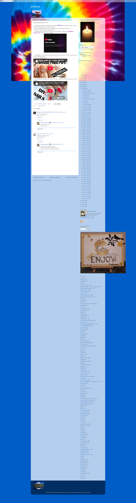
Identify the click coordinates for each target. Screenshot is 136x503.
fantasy (82, 335)
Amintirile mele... (84, 290)
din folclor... (82, 322)
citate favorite (83, 308)
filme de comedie (84, 340)
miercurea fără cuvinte (85, 403)
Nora (81, 418)
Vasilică (82, 469)
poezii (81, 432)
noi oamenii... (86, 100)
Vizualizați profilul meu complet (87, 217)
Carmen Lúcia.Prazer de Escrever (45, 112)
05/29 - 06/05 (86, 161)
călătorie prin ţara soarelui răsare (87, 303)
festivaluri (82, 337)
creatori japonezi (41, 105)
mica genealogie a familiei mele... (87, 398)
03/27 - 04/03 (86, 175)
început (82, 366)
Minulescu (82, 408)
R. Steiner (82, 437)
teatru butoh (83, 459)
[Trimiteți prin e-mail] (54, 104)
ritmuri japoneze (84, 440)
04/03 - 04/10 (86, 174)
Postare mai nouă (38, 177)
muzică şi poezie (84, 413)
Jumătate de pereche (86, 55)
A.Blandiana (83, 279)
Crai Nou (82, 313)
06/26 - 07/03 (86, 153)
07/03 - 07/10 (86, 151)
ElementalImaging (77, 492)
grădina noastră (83, 357)
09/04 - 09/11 (86, 134)
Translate (91, 49)
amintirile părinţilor (84, 291)
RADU (81, 439)
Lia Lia (81, 385)
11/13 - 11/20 (86, 116)
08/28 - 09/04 (86, 136)
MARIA (82, 395)
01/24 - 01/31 (86, 192)
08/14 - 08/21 (86, 140)
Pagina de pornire (55, 177)
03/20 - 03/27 (86, 177)
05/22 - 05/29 (86, 162)
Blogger (88, 492)
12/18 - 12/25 (86, 106)
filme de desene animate (85, 342)
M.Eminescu (83, 393)
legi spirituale (83, 383)
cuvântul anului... (84, 318)
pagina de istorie (84, 424)
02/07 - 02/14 (86, 189)
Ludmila (82, 391)
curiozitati (82, 317)
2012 (83, 206)
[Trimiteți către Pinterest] (60, 104)
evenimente (83, 334)
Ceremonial (83, 305)
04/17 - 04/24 (86, 170)
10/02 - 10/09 (86, 127)
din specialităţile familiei (85, 325)
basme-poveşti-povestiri (85, 295)
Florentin (82, 347)
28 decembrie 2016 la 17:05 (46, 133)
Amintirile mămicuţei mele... (86, 288)
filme (81, 339)
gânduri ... (82, 354)
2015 (83, 200)
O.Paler (82, 420)
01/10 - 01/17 (86, 196)
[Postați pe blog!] (56, 104)
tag (81, 457)
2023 (83, 77)
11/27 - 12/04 (86, 112)
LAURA (82, 378)
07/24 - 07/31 (86, 146)
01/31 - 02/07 (86, 190)
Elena (81, 332)
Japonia (82, 369)
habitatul (82, 359)
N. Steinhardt (83, 415)
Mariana (82, 396)
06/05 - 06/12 (86, 159)
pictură (81, 429)
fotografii (82, 352)
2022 (83, 78)
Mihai (81, 407)
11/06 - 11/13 (86, 118)
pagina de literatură (84, 425)
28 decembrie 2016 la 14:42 (59, 112)
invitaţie (82, 362)
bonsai (81, 298)
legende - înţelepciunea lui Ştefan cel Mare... (90, 381)
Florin (81, 349)
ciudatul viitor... (83, 310)
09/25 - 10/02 (86, 129)
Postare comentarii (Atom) (45, 180)
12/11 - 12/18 (86, 108)
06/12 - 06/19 (86, 157)
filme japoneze (83, 344)
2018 (83, 84)
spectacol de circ (84, 452)
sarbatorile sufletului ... (85, 449)
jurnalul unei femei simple (86, 376)
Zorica (81, 478)
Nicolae (82, 417)
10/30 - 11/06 (86, 120)
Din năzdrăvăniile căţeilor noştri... (87, 323)
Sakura (82, 446)
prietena (35, 6)
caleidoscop (83, 300)
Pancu (81, 427)
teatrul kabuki (83, 464)
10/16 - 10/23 (86, 123)
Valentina (82, 466)
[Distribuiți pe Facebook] (58, 104)
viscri (81, 474)
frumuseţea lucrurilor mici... (89, 99)
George (82, 356)
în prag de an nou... (87, 91)
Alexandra (82, 281)
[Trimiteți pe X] (57, 104)
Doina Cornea (83, 329)
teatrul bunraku (83, 463)
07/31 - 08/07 (86, 144)
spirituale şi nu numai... (85, 454)
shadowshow (83, 451)
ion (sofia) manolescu (85, 364)
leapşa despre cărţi (84, 379)
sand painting (83, 447)
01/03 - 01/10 (86, 198)
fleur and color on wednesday (87, 345)
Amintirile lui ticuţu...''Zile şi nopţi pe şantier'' (90, 286)
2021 (83, 80)
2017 (83, 86)
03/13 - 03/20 (86, 179)
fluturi (81, 351)
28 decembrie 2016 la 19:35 (57, 122)
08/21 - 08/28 (86, 138)
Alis (81, 283)
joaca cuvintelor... (84, 373)
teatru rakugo (83, 461)
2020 (83, 82)
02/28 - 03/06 (86, 183)
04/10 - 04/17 (86, 172)
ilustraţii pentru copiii (85, 361)
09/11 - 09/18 (86, 133)
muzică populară (84, 412)
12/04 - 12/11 (86, 110)
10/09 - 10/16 (86, 125)
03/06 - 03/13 (86, 181)
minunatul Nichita (84, 410)
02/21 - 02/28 (86, 185)
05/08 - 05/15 (86, 164)
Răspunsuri (40, 120)
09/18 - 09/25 (86, 131)
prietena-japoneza (44, 122)
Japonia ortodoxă (84, 371)
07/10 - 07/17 (86, 149)
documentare (83, 327)
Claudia (82, 312)
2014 (83, 202)
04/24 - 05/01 (86, 168)
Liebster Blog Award (84, 388)
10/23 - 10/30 (86, 121)
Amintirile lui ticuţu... (84, 284)
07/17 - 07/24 (86, 148)
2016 (83, 88)
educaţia (82, 330)
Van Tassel (82, 468)
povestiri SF (83, 434)
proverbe (82, 435)
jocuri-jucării (83, 374)
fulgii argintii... (86, 102)
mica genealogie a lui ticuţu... (86, 400)
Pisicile (81, 430)
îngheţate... (82, 368)
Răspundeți (39, 117)
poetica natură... (86, 97)
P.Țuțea (82, 422)
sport (81, 456)
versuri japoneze (84, 473)
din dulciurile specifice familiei (87, 320)
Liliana (81, 390)
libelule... (82, 386)
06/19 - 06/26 (86, 155)
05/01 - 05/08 (86, 166)
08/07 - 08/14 (86, 142)
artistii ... (82, 293)
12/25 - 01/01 (86, 89)
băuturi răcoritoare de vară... (86, 296)
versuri (81, 471)
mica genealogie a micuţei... (86, 401)
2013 (83, 204)
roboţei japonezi (84, 442)
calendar (82, 301)
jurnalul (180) (86, 95)
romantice (82, 444)
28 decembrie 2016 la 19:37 (57, 144)
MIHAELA (82, 405)
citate (81, 307)
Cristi (38, 133)
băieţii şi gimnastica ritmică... (89, 93)
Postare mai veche (71, 177)
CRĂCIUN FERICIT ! (87, 104)
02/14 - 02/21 (86, 187)
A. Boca (82, 278)
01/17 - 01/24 (86, 194)
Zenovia (82, 476)
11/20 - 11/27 (86, 114)
